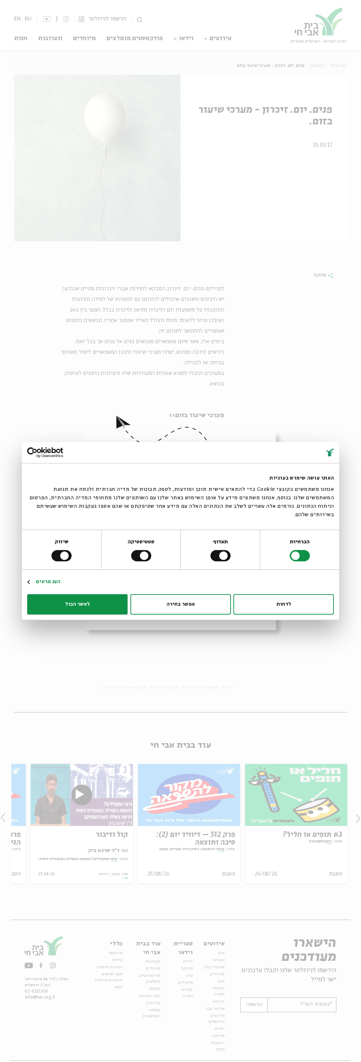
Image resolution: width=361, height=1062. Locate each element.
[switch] (222, 555)
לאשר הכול (77, 604)
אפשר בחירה (180, 604)
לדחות (283, 604)
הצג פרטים (48, 581)
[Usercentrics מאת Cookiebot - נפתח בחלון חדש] (58, 452)
